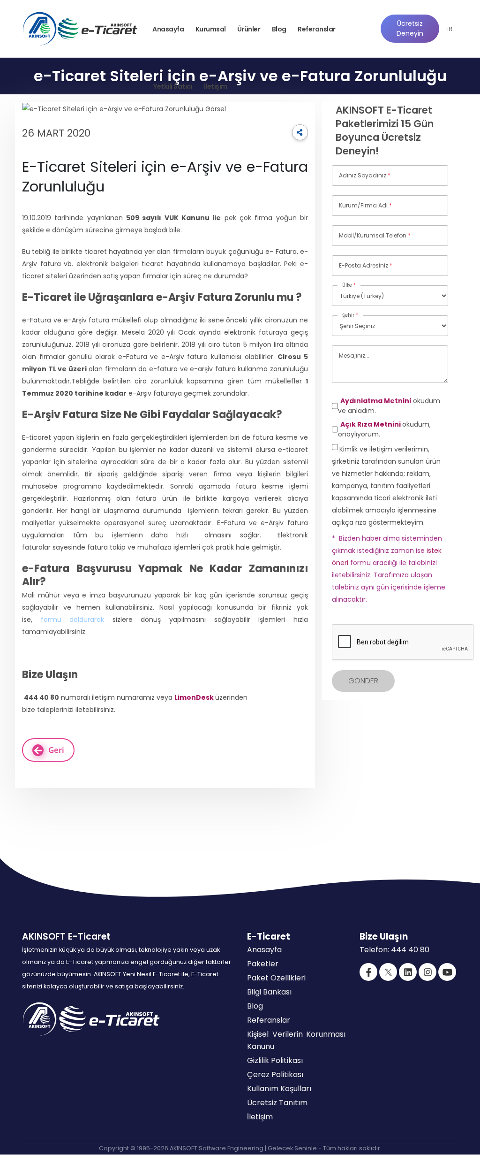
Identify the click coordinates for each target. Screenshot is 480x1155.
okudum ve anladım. (389, 405)
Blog (279, 29)
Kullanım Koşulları (279, 1088)
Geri (56, 749)
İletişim (215, 86)
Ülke (349, 285)
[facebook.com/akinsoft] (368, 972)
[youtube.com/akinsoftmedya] (447, 972)
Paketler (262, 963)
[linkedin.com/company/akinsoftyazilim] (408, 972)
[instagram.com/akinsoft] (427, 972)
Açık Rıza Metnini (371, 424)
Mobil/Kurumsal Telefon (375, 235)
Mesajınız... (354, 356)
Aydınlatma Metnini (375, 400)
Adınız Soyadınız (364, 175)
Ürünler (249, 29)
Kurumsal (210, 29)
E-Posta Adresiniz (365, 265)
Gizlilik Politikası (275, 1060)
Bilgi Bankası (269, 992)
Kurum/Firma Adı (365, 205)
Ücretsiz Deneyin (410, 28)
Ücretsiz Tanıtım (277, 1102)
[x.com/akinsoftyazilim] (388, 972)
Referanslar (317, 29)
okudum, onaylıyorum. (384, 429)
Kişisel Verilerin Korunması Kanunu (296, 1040)
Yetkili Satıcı (172, 86)
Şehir (350, 315)
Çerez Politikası (275, 1074)
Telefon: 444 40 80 (394, 949)
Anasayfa (168, 29)
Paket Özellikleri (276, 977)
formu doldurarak (73, 619)
